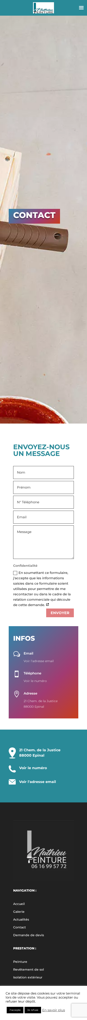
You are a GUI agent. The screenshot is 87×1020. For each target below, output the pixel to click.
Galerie (19, 912)
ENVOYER (60, 613)
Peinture (20, 962)
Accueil (19, 904)
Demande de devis (28, 935)
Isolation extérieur (27, 977)
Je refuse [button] (32, 1010)
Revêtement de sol (28, 970)
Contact (19, 927)
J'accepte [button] (15, 1010)
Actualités (21, 919)
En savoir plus (53, 1010)
